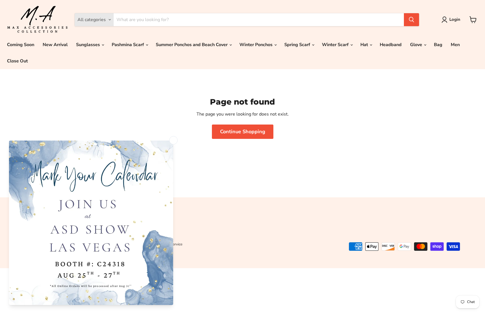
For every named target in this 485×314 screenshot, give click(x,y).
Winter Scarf (336, 45)
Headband (391, 45)
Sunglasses (88, 45)
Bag (438, 45)
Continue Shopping (242, 131)
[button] (452, 19)
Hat (364, 45)
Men (455, 45)
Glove (416, 45)
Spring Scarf (297, 45)
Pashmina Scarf (128, 45)
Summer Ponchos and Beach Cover (192, 45)
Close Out (17, 61)
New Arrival (55, 45)
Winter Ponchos (256, 45)
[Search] (411, 19)
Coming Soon (20, 45)
